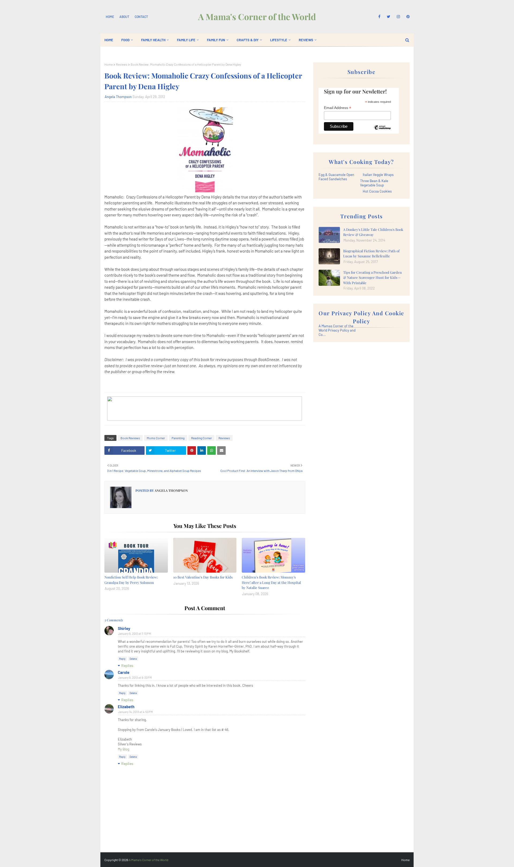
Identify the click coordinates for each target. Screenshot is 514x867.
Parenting (178, 438)
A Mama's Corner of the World (257, 16)
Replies (127, 665)
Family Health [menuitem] (153, 40)
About (124, 16)
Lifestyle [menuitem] (278, 40)
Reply (122, 658)
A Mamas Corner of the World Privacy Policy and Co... (337, 330)
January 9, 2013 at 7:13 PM (134, 633)
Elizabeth (126, 706)
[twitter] (388, 16)
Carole (123, 672)
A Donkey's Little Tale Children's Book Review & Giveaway (373, 232)
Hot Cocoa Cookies (377, 191)
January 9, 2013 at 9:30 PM (135, 677)
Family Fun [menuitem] (216, 40)
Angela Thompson (118, 97)
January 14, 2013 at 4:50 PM (135, 712)
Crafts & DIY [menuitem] (248, 40)
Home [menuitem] (108, 40)
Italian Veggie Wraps (378, 174)
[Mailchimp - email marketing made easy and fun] (382, 131)
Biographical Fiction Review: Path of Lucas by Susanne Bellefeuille (371, 253)
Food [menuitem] (125, 40)
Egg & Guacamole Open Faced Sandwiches (336, 176)
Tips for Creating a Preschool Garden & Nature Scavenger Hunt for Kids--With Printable (372, 277)
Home (110, 16)
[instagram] (398, 16)
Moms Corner (156, 438)
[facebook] (379, 16)
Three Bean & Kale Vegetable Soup (374, 183)
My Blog (123, 749)
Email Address (337, 107)
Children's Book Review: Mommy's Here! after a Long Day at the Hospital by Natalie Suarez (271, 582)
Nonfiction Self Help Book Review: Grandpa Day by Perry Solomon (131, 580)
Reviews (121, 64)
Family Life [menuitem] (186, 40)
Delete (133, 658)
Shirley (124, 628)
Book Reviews (130, 438)
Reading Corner (201, 438)
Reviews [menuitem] (306, 40)
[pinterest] (407, 16)
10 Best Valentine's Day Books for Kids (203, 577)
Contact (141, 16)
